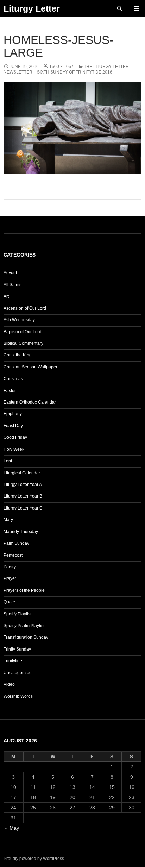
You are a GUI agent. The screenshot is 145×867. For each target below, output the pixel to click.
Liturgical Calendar (22, 472)
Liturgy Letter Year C (23, 508)
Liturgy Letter (32, 8)
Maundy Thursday (21, 531)
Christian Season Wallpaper (30, 367)
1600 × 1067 (61, 66)
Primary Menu (136, 8)
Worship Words (18, 696)
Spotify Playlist (17, 614)
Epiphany (13, 413)
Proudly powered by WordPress (34, 858)
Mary (8, 519)
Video (9, 684)
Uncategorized (18, 672)
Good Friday (15, 437)
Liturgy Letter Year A (23, 484)
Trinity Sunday (17, 649)
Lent (8, 460)
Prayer (10, 578)
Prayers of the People (24, 590)
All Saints (12, 284)
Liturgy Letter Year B (23, 496)
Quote (9, 602)
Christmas (13, 378)
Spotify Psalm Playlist (24, 625)
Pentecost (13, 555)
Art (6, 296)
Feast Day (13, 425)
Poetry (10, 566)
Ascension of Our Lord (25, 308)
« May (12, 828)
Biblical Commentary (23, 343)
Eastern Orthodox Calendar (30, 402)
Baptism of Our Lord (23, 331)
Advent (10, 272)
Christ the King (18, 355)
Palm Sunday (16, 543)
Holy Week (14, 449)
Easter (10, 390)
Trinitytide (13, 660)
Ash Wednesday (19, 319)
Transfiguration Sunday (26, 637)
